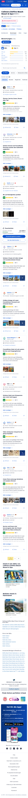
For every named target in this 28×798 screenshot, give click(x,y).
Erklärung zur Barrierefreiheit (14, 784)
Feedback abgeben (14, 689)
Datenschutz (14, 769)
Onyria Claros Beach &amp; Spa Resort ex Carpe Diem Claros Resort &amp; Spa (14, 661)
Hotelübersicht (4, 33)
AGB (14, 778)
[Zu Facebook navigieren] (7, 748)
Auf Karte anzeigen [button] (7, 18)
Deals (3, 1)
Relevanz (4, 79)
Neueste (11, 79)
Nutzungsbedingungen (14, 766)
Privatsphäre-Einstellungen (14, 772)
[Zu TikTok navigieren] (14, 748)
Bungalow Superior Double (10, 94)
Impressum (14, 790)
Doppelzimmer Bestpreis (10, 345)
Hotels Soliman (6, 644)
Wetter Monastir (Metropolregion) (10, 628)
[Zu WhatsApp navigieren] (21, 748)
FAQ (14, 755)
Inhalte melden (14, 758)
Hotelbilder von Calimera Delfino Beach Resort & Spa (14, 626)
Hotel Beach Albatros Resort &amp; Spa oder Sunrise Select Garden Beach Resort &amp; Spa (14, 655)
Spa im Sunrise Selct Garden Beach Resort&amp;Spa (14, 669)
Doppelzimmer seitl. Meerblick (11, 190)
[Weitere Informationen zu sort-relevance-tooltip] (9, 77)
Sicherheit (14, 787)
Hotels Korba (5, 637)
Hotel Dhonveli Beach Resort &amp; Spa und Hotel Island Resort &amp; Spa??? (14, 659)
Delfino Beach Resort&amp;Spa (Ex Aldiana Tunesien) (14, 663)
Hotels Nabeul (5, 635)
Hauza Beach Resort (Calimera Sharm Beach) (13, 665)
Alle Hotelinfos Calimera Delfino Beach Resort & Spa (14, 624)
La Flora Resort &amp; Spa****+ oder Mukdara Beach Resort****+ (14, 671)
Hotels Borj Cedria (6, 640)
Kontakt (19, 1)
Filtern (6, 72)
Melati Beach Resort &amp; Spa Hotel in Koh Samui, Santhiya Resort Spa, (14, 657)
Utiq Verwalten (14, 775)
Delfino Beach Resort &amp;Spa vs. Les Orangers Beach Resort (14, 653)
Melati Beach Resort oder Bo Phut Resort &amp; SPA (14, 667)
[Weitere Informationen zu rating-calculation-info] (17, 63)
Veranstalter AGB (14, 763)
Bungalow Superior (9, 522)
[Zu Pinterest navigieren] (17, 748)
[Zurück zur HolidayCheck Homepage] (5, 5)
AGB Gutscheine (14, 781)
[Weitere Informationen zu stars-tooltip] (18, 13)
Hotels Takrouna (6, 646)
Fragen (25, 33)
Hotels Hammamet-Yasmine (9, 642)
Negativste (18, 79)
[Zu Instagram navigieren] (10, 748)
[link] (22, 5)
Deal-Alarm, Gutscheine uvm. (14, 761)
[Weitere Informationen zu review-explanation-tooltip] (20, 26)
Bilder (20, 33)
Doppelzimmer (8, 141)
